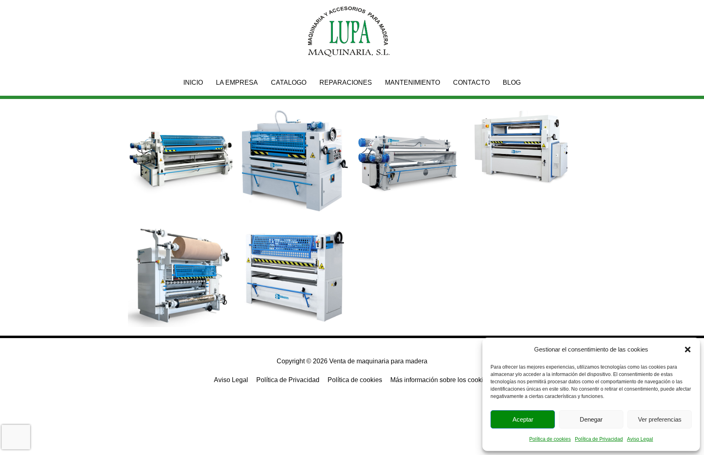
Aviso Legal (640, 439)
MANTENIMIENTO (412, 82)
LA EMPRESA (237, 82)
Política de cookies (550, 439)
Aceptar (523, 419)
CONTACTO (471, 82)
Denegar (591, 419)
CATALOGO (288, 82)
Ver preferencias (660, 419)
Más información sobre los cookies (440, 379)
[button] (688, 349)
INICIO (193, 82)
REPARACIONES (345, 82)
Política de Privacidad (599, 439)
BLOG (512, 82)
